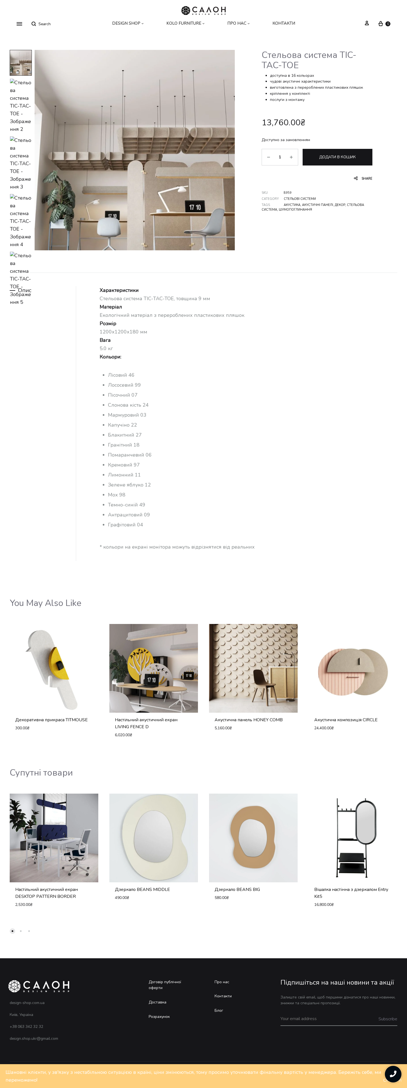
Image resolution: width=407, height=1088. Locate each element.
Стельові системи (300, 199)
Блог (219, 1010)
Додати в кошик (337, 157)
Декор (340, 205)
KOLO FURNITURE (183, 23)
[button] (12, 931)
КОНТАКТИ (283, 23)
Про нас (222, 982)
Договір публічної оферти (165, 985)
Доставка (157, 1002)
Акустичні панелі (317, 205)
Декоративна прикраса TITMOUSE (51, 720)
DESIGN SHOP (126, 23)
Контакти (223, 996)
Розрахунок (159, 1016)
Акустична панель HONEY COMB (249, 720)
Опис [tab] (24, 290)
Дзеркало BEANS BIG (237, 889)
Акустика (292, 205)
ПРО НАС (236, 23)
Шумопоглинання (295, 210)
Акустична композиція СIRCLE (346, 720)
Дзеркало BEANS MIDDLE (142, 889)
